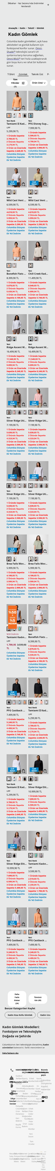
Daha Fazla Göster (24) (17, 996)
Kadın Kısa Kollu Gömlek (20, 1012)
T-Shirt (11, 71)
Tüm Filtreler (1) (15, 80)
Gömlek (23, 71)
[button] (39, 80)
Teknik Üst (37, 71)
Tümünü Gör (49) (38, 996)
